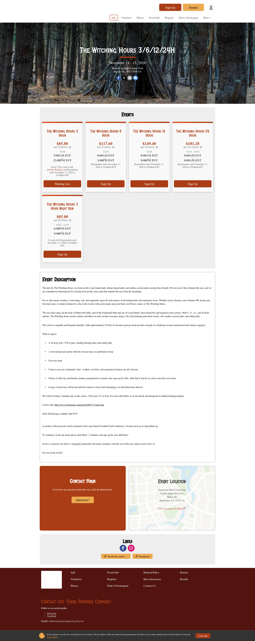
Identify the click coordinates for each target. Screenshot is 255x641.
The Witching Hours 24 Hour (192, 133)
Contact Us (149, 585)
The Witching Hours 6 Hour (105, 133)
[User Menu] (211, 7)
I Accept (202, 635)
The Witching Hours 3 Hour (62, 133)
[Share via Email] (129, 78)
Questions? (82, 500)
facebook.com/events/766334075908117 (119, 556)
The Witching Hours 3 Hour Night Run (62, 206)
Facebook (51, 615)
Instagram (144, 556)
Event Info (154, 17)
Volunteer (126, 17)
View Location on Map (170, 508)
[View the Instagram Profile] (131, 548)
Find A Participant (188, 17)
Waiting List (62, 184)
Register (169, 17)
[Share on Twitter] (124, 78)
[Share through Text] (135, 78)
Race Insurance (152, 579)
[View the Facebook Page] (123, 548)
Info (114, 17)
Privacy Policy (52, 637)
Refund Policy (151, 572)
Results (184, 579)
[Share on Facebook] (118, 78)
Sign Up (170, 7)
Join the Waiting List (56, 169)
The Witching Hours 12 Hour (149, 133)
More (206, 17)
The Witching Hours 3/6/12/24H (127, 50)
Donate (193, 7)
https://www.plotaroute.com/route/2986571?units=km (79, 404)
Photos (140, 17)
